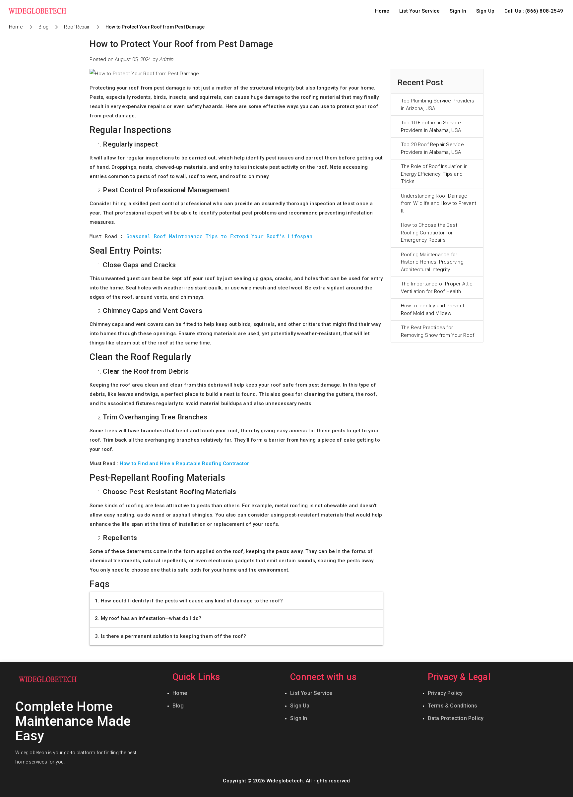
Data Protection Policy (455, 718)
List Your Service (419, 11)
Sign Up (485, 11)
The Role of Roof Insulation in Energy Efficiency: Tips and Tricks (434, 173)
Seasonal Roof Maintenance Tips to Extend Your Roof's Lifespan (217, 236)
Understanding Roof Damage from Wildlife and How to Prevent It (438, 203)
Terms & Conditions (453, 706)
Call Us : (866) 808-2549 (533, 11)
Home (382, 11)
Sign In (458, 11)
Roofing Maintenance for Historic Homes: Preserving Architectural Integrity (432, 262)
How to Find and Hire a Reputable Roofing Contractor (184, 463)
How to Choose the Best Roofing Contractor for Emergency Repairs (429, 232)
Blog (178, 706)
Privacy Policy (445, 693)
